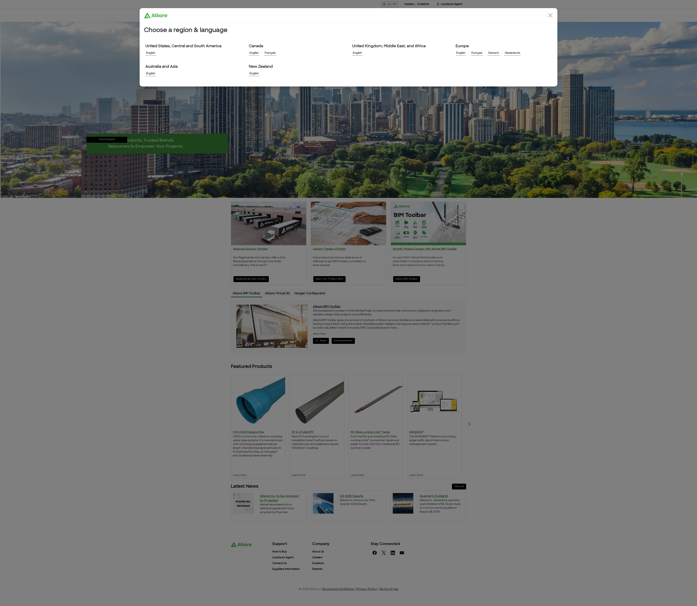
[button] (550, 15)
